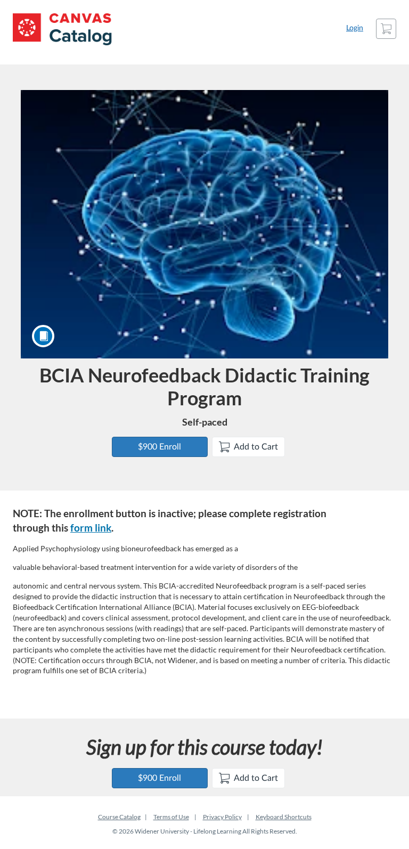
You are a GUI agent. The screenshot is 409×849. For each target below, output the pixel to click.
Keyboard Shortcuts (284, 817)
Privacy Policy (222, 817)
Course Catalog (119, 817)
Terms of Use (171, 817)
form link (90, 528)
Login (354, 28)
